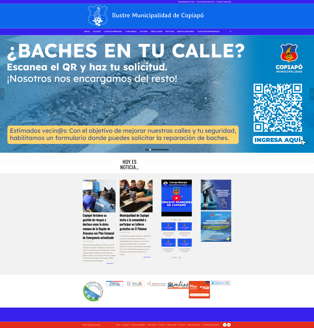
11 (166, 150)
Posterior (312, 94)
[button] (180, 219)
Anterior (2, 94)
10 (164, 150)
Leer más (110, 263)
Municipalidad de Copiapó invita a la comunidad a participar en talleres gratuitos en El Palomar (134, 222)
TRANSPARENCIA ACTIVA (186, 2)
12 (168, 150)
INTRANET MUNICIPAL (224, 2)
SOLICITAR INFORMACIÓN (205, 2)
